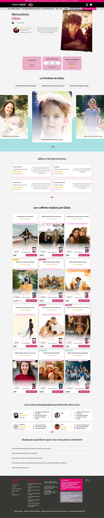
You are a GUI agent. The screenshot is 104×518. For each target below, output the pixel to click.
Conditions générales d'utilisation (32, 511)
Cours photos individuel (34, 503)
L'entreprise (15, 484)
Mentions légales (18, 511)
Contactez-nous (16, 495)
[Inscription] (87, 4)
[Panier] (91, 4)
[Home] (19, 5)
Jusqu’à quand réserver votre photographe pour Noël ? (51, 483)
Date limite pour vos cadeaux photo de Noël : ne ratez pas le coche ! (50, 487)
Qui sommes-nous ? (48, 8)
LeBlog (66, 8)
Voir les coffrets (74, 1)
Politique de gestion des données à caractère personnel (54, 511)
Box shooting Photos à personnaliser (33, 505)
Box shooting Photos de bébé (34, 490)
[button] (53, 146)
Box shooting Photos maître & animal (35, 484)
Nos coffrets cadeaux (14, 8)
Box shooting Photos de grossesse (34, 500)
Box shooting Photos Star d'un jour (34, 494)
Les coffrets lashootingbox (32, 480)
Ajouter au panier (31, 255)
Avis (61, 8)
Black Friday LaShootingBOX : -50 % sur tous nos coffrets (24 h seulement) (50, 492)
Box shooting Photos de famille (34, 487)
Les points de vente (16, 489)
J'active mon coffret (89, 8)
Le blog (46, 479)
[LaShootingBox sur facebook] (86, 481)
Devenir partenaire (76, 8)
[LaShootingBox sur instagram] (89, 481)
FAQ (57, 8)
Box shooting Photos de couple (34, 497)
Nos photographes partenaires (31, 8)
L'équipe (14, 486)
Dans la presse (15, 491)
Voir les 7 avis (72, 67)
